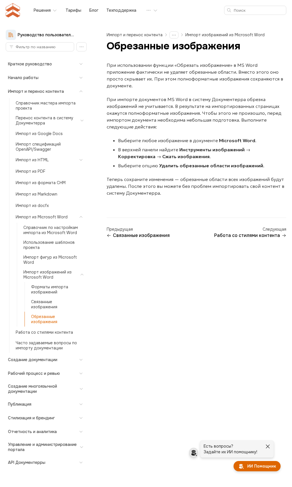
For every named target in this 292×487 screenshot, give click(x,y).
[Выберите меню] (152, 10)
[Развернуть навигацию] (174, 35)
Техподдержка (121, 10)
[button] (81, 46)
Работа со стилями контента (247, 235)
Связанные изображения (141, 235)
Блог (93, 10)
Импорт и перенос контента (135, 34)
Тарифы (73, 10)
